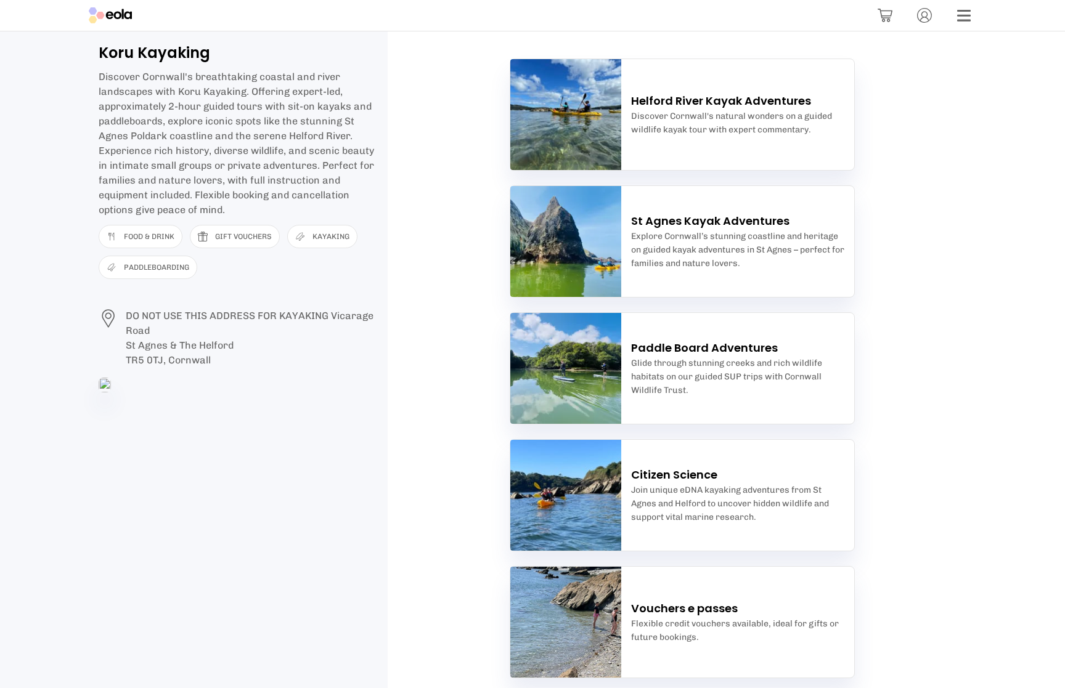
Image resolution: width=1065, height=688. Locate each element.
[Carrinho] (885, 15)
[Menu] (964, 15)
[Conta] (924, 15)
